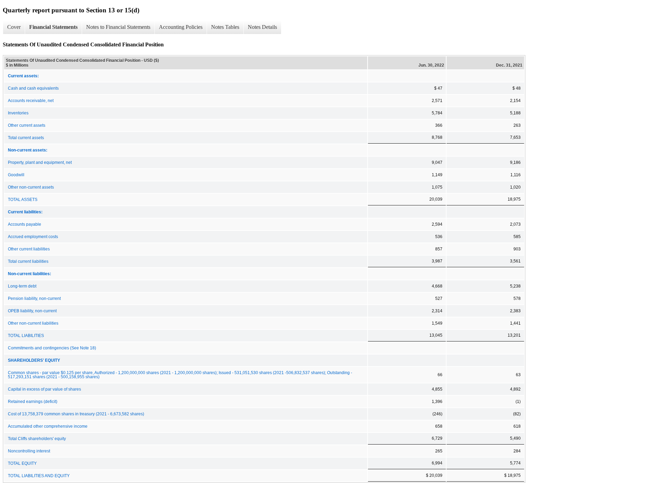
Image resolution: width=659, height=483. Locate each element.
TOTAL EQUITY (22, 463)
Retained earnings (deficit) (32, 402)
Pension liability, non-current (34, 298)
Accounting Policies (181, 27)
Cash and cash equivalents (33, 88)
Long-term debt (22, 286)
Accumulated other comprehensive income (48, 426)
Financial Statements (53, 27)
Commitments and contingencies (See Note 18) (52, 348)
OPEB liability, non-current (32, 311)
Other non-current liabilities (33, 323)
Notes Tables (225, 27)
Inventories (18, 113)
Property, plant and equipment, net (40, 162)
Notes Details (262, 27)
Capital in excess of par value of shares (44, 389)
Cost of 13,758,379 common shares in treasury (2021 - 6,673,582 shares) (76, 414)
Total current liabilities (28, 261)
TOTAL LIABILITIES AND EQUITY (39, 476)
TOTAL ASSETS (22, 200)
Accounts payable (24, 224)
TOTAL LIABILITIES (26, 336)
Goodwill (16, 175)
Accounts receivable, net (31, 101)
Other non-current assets (31, 187)
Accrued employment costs (33, 237)
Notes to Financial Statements (118, 27)
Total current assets (26, 138)
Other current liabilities (29, 249)
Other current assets (26, 125)
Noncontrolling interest (29, 451)
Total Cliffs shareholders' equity (37, 439)
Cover (14, 27)
